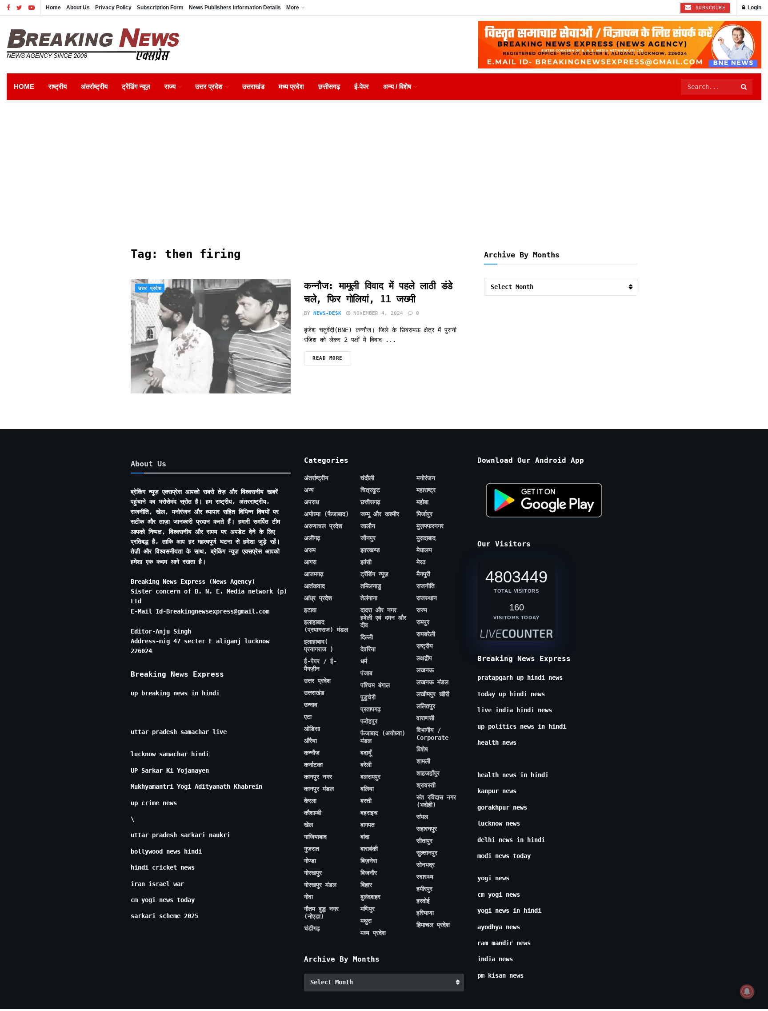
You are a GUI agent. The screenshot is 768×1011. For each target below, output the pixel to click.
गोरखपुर (313, 872)
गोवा (308, 896)
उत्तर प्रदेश (209, 86)
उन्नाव (310, 704)
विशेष (422, 749)
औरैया (310, 740)
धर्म (363, 661)
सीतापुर (424, 840)
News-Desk (327, 313)
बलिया (367, 788)
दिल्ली (366, 637)
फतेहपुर (368, 721)
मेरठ (420, 562)
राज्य (170, 86)
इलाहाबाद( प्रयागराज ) (318, 645)
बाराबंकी (369, 848)
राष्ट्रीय (57, 86)
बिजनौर (368, 872)
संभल (422, 816)
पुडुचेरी (368, 697)
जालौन (367, 526)
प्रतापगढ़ (370, 709)
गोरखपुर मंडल (320, 884)
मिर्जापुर (424, 514)
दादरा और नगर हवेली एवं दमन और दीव (383, 617)
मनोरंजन (425, 477)
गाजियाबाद (315, 836)
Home (53, 7)
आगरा (310, 562)
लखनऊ (425, 670)
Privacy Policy (113, 7)
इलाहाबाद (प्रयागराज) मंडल (326, 625)
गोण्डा (310, 860)
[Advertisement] (384, 166)
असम (310, 550)
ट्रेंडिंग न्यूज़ (136, 86)
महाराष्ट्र (426, 489)
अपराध (311, 502)
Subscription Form (160, 7)
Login (753, 7)
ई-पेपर (361, 86)
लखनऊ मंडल (432, 682)
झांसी (366, 562)
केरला (310, 800)
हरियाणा (425, 912)
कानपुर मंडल (319, 788)
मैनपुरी (423, 574)
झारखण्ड (370, 550)
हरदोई (423, 900)
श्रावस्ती (426, 785)
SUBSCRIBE (708, 8)
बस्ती (366, 800)
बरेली (366, 764)
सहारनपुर (426, 828)
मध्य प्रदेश (291, 86)
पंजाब (366, 673)
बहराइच (369, 812)
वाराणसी (425, 718)
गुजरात (311, 848)
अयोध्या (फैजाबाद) (326, 514)
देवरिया (368, 649)
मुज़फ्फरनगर (430, 526)
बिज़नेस (368, 860)
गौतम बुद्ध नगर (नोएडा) (321, 912)
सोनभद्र (425, 864)
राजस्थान (426, 598)
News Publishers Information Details (235, 7)
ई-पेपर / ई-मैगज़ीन (320, 665)
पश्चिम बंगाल (375, 685)
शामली (423, 761)
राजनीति (425, 586)
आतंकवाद (314, 586)
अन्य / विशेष (397, 86)
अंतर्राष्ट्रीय (94, 86)
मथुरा (366, 920)
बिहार (366, 884)
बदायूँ (366, 752)
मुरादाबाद (426, 538)
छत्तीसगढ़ (329, 86)
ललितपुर (425, 706)
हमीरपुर (424, 888)
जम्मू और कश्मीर (379, 514)
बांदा (364, 836)
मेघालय (424, 550)
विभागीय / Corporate (432, 733)
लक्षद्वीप (424, 658)
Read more (327, 358)
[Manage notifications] (747, 991)
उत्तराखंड (253, 86)
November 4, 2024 (376, 313)
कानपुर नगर (318, 776)
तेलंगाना (368, 598)
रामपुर (422, 622)
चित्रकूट (370, 489)
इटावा (310, 610)
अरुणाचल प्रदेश (323, 526)
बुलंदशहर (370, 896)
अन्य (309, 489)
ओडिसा (312, 728)
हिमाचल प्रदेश (433, 924)
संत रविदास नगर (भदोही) (436, 801)
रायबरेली (425, 634)
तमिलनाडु (370, 586)
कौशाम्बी (312, 812)
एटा (308, 716)
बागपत (367, 824)
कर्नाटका (313, 764)
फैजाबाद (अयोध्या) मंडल (382, 737)
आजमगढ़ (314, 574)
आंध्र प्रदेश (318, 598)
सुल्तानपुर (426, 852)
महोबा (422, 502)
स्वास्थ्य (424, 876)
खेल (308, 824)
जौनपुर (368, 538)
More (292, 7)
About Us (78, 7)
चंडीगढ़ (312, 928)
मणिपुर (367, 908)
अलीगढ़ (312, 538)
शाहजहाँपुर (428, 773)
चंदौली (367, 477)
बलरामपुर (370, 776)
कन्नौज (312, 752)
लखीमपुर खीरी (432, 694)
